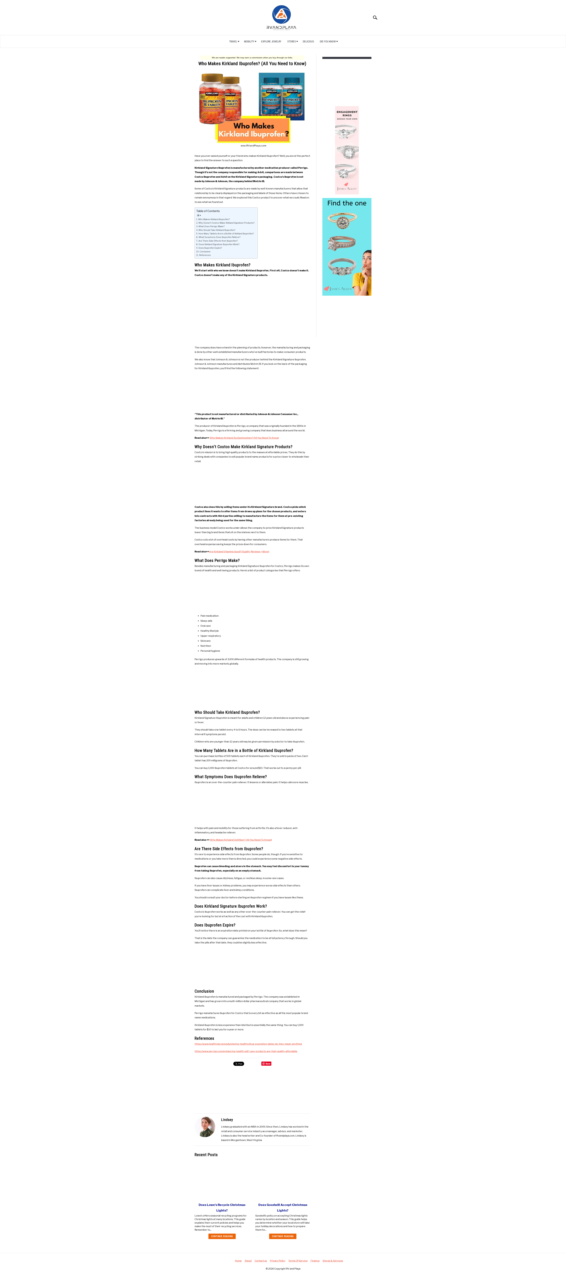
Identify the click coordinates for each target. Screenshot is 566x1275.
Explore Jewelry (271, 41)
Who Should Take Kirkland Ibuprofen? (216, 230)
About (248, 1260)
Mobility (249, 41)
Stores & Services (333, 1260)
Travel (233, 41)
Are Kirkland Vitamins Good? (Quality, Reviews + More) (239, 551)
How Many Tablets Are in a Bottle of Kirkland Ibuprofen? (226, 233)
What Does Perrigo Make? (211, 226)
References (205, 255)
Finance (315, 1260)
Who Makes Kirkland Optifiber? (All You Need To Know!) (241, 840)
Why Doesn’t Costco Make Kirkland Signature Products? (226, 223)
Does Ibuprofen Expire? (210, 248)
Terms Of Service (298, 1260)
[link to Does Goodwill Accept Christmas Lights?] (282, 1180)
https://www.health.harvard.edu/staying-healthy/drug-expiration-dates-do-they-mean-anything (248, 1044)
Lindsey (227, 1120)
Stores (291, 41)
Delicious (308, 41)
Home (238, 1260)
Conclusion (205, 251)
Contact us (261, 1260)
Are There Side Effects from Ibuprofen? (218, 241)
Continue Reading (222, 1236)
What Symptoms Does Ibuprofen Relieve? (220, 237)
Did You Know (328, 41)
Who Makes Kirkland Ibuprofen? (214, 219)
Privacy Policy (277, 1260)
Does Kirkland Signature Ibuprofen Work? (219, 244)
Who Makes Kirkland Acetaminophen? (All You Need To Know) (244, 437)
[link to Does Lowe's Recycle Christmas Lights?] (222, 1180)
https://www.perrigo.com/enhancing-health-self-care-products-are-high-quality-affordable (246, 1051)
